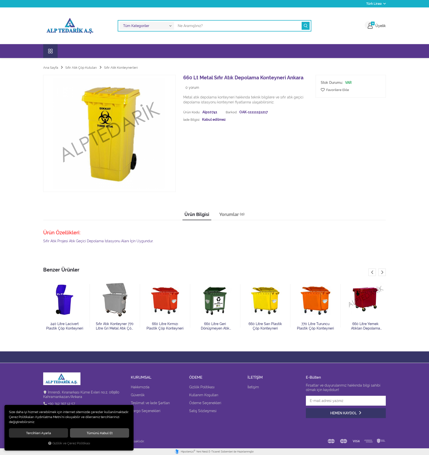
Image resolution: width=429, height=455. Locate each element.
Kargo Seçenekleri (145, 411)
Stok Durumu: (332, 83)
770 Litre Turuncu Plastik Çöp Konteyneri (315, 326)
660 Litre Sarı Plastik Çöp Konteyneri (265, 326)
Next (382, 272)
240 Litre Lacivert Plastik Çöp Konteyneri (64, 326)
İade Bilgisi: (191, 119)
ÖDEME (195, 377)
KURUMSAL (141, 377)
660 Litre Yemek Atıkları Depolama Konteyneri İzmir (365, 326)
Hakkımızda (140, 387)
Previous (372, 272)
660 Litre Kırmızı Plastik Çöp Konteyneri (164, 326)
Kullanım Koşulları (203, 395)
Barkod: (231, 112)
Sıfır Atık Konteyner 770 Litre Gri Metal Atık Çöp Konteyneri (115, 326)
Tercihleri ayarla (38, 433)
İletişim (253, 387)
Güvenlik (137, 395)
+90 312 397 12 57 (61, 404)
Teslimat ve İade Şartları (150, 403)
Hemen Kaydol (344, 413)
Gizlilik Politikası (201, 387)
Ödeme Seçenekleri (205, 403)
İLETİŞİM (255, 377)
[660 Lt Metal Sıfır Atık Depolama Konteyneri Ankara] (109, 133)
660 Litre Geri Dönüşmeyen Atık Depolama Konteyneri (215, 326)
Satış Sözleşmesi (202, 411)
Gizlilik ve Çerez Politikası (71, 443)
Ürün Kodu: (191, 112)
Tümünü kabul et (100, 433)
